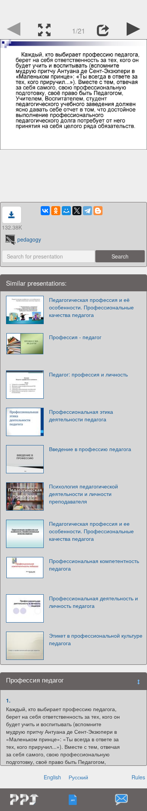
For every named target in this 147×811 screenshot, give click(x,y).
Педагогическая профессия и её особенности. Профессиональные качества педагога (91, 307)
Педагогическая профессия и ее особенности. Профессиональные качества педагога (91, 531)
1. (8, 700)
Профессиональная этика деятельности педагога (81, 415)
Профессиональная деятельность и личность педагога (93, 601)
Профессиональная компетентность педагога (94, 564)
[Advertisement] (73, 9)
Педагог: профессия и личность (88, 374)
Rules (138, 777)
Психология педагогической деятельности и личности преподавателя (83, 493)
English (52, 777)
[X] (76, 210)
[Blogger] (98, 210)
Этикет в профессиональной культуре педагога (95, 639)
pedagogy (29, 239)
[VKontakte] (45, 210)
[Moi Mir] (66, 210)
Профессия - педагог (75, 337)
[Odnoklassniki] (55, 210)
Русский (78, 777)
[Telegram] (87, 210)
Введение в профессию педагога (90, 449)
